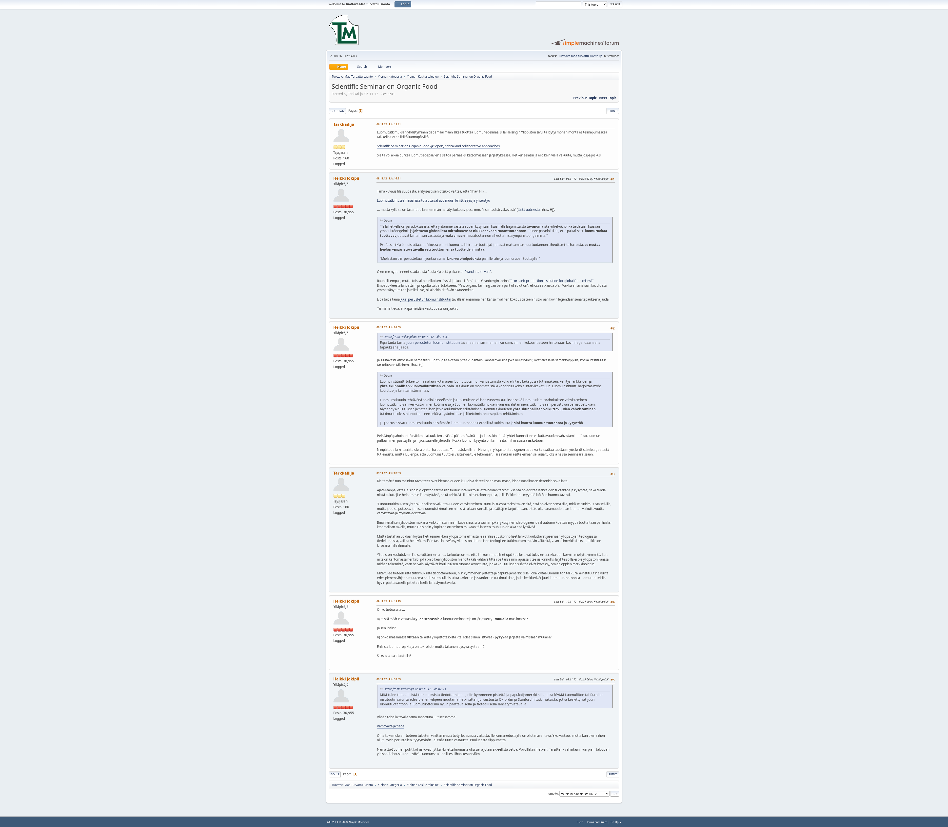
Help (580, 822)
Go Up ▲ (616, 822)
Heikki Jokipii (346, 178)
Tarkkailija (343, 124)
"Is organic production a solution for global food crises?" (551, 281)
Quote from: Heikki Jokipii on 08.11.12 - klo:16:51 (416, 337)
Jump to (553, 793)
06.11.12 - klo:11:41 (388, 124)
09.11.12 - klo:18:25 (388, 601)
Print (613, 111)
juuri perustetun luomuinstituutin (425, 299)
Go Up (335, 774)
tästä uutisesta (529, 209)
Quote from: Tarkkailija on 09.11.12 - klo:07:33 (415, 689)
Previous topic (585, 98)
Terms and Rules (597, 822)
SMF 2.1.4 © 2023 (337, 822)
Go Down (337, 111)
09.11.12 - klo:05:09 (388, 327)
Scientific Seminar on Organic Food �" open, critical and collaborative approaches (438, 146)
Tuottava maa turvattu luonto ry (580, 56)
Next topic (607, 98)
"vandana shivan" (478, 271)
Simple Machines (359, 822)
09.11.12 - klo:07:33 (388, 473)
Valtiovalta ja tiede (390, 726)
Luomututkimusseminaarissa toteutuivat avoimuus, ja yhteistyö (433, 200)
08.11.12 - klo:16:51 (388, 178)
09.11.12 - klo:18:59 (388, 679)
